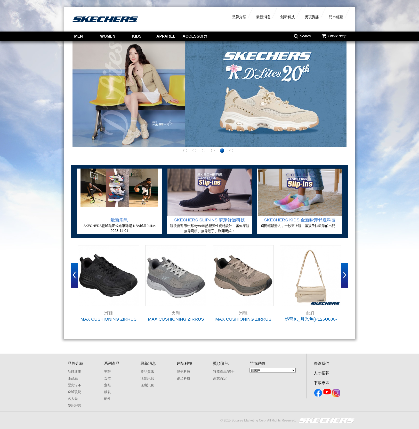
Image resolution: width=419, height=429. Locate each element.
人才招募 (321, 373)
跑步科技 (183, 378)
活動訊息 (147, 378)
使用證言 (74, 405)
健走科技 (183, 371)
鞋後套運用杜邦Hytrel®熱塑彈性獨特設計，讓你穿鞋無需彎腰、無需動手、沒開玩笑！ (209, 228)
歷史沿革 (74, 385)
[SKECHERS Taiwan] (318, 394)
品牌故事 (74, 371)
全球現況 (74, 392)
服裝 (107, 392)
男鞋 (107, 371)
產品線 (73, 378)
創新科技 (287, 17)
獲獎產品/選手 (223, 371)
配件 (107, 399)
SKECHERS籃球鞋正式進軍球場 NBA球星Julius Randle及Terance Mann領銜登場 (119, 226)
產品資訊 (147, 371)
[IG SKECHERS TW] (336, 394)
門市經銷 (336, 17)
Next (344, 275)
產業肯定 (220, 378)
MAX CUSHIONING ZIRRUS (109, 319)
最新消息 (263, 17)
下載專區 (321, 383)
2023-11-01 (119, 231)
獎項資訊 (312, 17)
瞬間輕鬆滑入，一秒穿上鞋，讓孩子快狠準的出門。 (300, 226)
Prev (74, 275)
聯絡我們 (321, 363)
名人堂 (73, 399)
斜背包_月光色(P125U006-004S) (311, 319)
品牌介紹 (239, 17)
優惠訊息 (147, 385)
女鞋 (107, 378)
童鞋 (107, 385)
